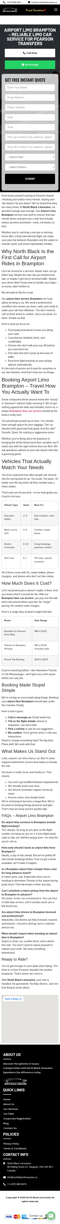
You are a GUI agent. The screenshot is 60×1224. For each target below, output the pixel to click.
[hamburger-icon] (55, 10)
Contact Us (10, 1128)
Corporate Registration (17, 1118)
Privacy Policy (11, 1143)
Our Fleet (8, 1113)
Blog (6, 1123)
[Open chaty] (51, 1215)
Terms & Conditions (14, 1148)
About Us (8, 1104)
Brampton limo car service (25, 411)
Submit (30, 178)
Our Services (10, 1109)
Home (6, 1099)
